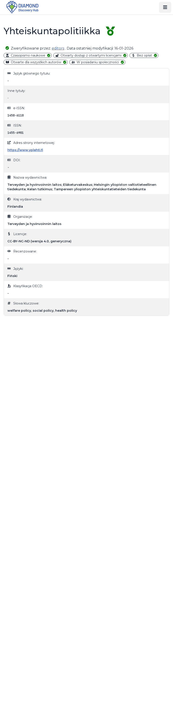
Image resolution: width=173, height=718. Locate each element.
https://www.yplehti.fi (25, 150)
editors (58, 48)
